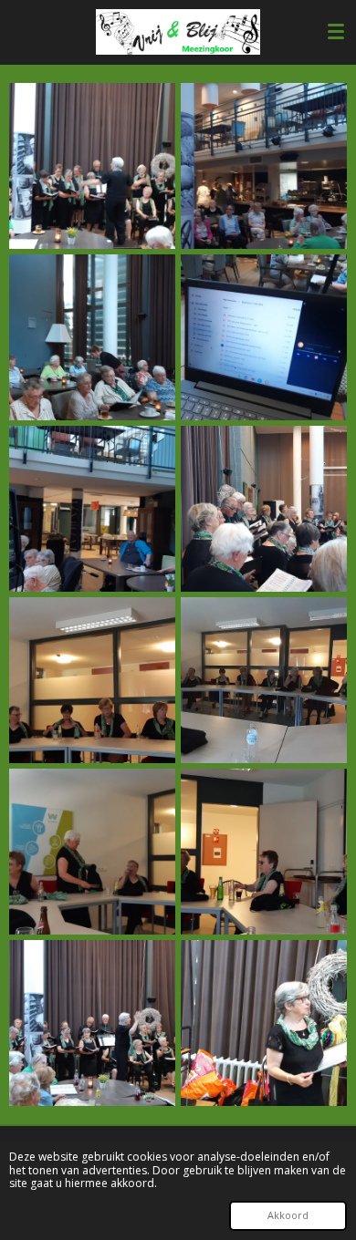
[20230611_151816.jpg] (264, 851)
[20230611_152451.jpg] (264, 1023)
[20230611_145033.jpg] (264, 508)
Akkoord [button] (288, 1215)
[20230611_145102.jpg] (264, 337)
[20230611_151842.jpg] (92, 851)
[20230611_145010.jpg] (264, 166)
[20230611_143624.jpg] (92, 337)
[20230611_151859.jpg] (264, 680)
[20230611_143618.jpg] (92, 166)
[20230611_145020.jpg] (92, 508)
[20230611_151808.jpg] (92, 680)
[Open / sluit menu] (336, 32)
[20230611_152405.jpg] (92, 1023)
